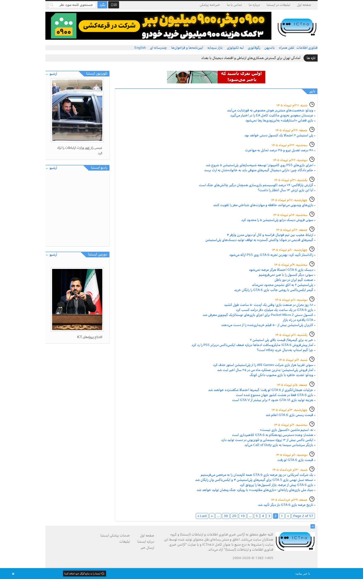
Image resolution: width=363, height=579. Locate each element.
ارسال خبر (147, 547)
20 (234, 516)
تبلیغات (124, 541)
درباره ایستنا (145, 541)
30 (226, 516)
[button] (181, 573)
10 (243, 516)
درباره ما (254, 5)
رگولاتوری (254, 47)
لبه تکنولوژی (235, 47)
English (140, 47)
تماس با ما (234, 5)
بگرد (102, 5)
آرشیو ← (51, 73)
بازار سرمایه (215, 47)
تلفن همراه (286, 47)
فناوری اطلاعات (307, 47)
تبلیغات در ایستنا (278, 5)
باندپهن (269, 47)
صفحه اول (304, 5)
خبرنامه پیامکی (210, 5)
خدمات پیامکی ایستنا (115, 535)
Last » (202, 516)
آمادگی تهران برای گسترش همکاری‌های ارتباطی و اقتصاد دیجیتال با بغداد (250, 58)
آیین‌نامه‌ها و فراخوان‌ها (187, 47)
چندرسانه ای (158, 47)
